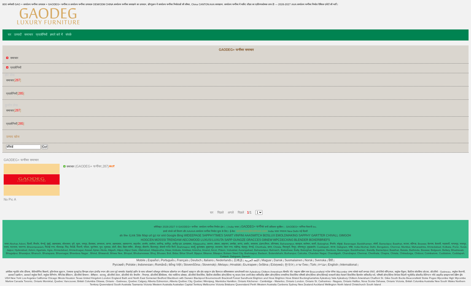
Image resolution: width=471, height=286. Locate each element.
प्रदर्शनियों (41, 34)
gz (154, 235)
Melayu (223, 264)
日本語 (238, 260)
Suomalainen (293, 260)
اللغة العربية (252, 260)
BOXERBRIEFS (319, 239)
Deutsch (196, 260)
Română (161, 264)
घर (9, 34)
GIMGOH (345, 235)
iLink (132, 235)
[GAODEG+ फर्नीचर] (47, 25)
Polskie (131, 264)
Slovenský (209, 264)
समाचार (28, 34)
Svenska (320, 260)
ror (158, 235)
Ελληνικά (277, 264)
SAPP (228, 239)
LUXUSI (206, 239)
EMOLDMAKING (287, 235)
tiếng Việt (175, 264)
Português (168, 260)
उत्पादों (18, 34)
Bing (180, 235)
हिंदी (330, 260)
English (333, 264)
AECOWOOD (191, 239)
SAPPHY (305, 235)
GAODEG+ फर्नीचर (253, 226)
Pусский (118, 264)
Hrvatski (235, 264)
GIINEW (267, 239)
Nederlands (224, 260)
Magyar (267, 260)
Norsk (309, 260)
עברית (322, 264)
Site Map (142, 235)
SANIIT (228, 235)
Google (171, 235)
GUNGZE (239, 239)
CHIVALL (332, 235)
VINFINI (239, 235)
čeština (263, 264)
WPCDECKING (283, 239)
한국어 (289, 264)
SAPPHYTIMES (212, 235)
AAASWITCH (253, 235)
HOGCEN (147, 239)
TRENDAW (174, 239)
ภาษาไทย (302, 264)
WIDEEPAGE (192, 235)
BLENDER (301, 239)
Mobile (140, 260)
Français (182, 260)
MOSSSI (160, 239)
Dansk (278, 260)
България (250, 264)
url (150, 235)
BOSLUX (269, 235)
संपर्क (68, 34)
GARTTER (318, 235)
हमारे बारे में (56, 34)
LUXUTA (218, 239)
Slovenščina (191, 264)
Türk (313, 264)
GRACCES (253, 239)
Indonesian (145, 264)
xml (163, 235)
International (348, 264)
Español (153, 260)
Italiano (209, 260)
